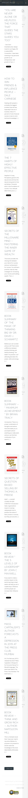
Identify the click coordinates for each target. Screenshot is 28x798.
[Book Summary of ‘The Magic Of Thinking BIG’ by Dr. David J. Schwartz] (12, 308)
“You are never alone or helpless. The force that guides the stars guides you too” (11, 25)
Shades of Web (20, 788)
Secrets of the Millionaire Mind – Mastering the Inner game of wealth (11, 242)
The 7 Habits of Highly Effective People (10, 164)
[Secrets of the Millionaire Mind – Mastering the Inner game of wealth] (12, 223)
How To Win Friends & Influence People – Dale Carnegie (10, 88)
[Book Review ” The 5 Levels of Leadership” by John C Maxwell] (12, 546)
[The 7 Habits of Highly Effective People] (12, 150)
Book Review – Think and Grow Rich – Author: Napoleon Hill (11, 722)
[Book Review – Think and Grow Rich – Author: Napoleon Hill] (12, 705)
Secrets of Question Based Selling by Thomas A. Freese (11, 486)
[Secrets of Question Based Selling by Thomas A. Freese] (12, 471)
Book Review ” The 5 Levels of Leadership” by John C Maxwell (11, 563)
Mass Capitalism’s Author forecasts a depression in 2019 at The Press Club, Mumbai (11, 639)
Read (23, 24)
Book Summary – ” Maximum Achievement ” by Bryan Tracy (11, 409)
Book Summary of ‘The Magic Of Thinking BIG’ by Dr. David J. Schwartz (11, 328)
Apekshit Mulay (8, 3)
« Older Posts (9, 768)
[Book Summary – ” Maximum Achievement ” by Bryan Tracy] (12, 393)
